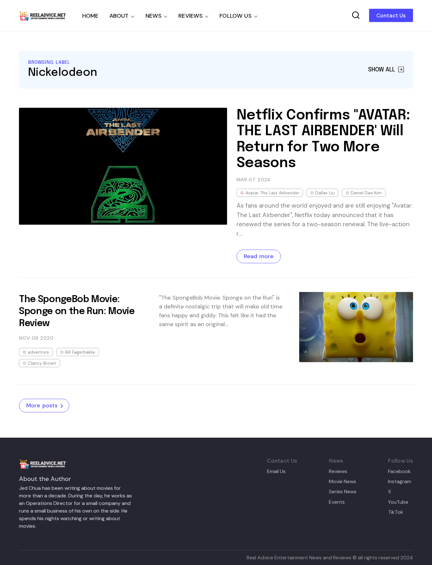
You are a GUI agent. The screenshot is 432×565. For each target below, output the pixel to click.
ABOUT (119, 16)
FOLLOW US (235, 16)
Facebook (399, 471)
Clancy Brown (42, 363)
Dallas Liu (325, 193)
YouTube (398, 502)
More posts (42, 405)
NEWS (153, 16)
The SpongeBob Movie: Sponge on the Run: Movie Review (77, 311)
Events (337, 502)
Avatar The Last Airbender (272, 193)
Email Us (276, 471)
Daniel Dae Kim (366, 193)
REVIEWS (190, 16)
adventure (38, 352)
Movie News (342, 481)
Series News (342, 492)
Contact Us (391, 15)
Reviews (338, 471)
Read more (259, 256)
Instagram (399, 481)
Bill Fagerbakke (80, 352)
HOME (90, 16)
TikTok (395, 512)
